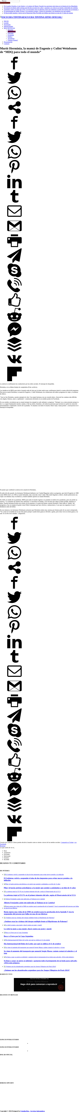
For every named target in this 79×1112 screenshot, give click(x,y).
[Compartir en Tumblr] (14, 203)
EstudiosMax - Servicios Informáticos (33, 1111)
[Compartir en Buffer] (14, 351)
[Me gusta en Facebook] (14, 306)
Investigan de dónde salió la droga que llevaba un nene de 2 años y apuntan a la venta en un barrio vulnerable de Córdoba (41, 8)
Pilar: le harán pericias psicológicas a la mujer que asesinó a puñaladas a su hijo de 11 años (40, 888)
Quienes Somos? (13, 40)
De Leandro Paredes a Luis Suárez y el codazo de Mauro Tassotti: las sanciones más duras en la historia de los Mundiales (40, 6)
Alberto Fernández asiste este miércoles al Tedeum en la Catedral (29, 903)
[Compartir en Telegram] (14, 262)
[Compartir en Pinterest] (14, 173)
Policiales (10, 33)
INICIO (6, 21)
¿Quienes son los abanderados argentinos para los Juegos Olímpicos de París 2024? (37, 970)
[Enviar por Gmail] (14, 232)
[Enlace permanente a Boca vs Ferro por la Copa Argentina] (16, 932)
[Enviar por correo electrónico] (14, 218)
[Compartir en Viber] (14, 292)
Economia (11, 35)
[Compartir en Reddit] (14, 321)
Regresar (2, 846)
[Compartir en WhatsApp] (14, 99)
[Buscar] (1, 1)
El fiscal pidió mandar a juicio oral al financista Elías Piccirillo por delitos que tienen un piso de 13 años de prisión (38, 13)
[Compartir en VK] (14, 366)
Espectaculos (12, 31)
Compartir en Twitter (67, 842)
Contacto (6, 44)
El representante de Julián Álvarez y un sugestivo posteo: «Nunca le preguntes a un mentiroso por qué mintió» (37, 11)
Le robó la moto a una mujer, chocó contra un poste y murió (28, 929)
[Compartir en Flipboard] (14, 380)
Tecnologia (11, 38)
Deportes (10, 30)
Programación (8, 42)
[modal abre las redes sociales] (14, 114)
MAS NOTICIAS (9, 28)
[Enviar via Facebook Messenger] (14, 336)
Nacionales (7, 24)
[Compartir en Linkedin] (14, 188)
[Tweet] (14, 84)
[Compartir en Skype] (14, 277)
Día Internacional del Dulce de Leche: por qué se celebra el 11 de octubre (32, 944)
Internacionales (8, 26)
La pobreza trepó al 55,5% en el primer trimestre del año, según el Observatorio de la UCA (40, 895)
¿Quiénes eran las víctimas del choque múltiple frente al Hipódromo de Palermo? (36, 921)
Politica (10, 37)
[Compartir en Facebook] (14, 70)
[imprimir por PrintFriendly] (14, 247)
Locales (6, 23)
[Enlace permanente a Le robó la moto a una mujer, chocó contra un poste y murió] (23, 925)
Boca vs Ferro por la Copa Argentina (18, 936)
